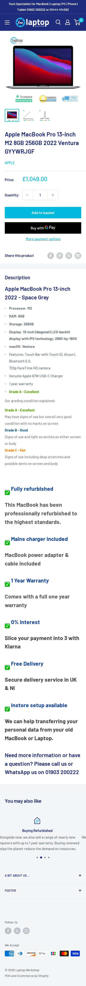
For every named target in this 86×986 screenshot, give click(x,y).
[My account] (67, 22)
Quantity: (12, 195)
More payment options (43, 239)
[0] (77, 22)
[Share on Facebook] (50, 255)
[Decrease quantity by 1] (27, 195)
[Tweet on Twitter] (68, 255)
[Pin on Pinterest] (59, 255)
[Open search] (58, 22)
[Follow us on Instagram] (26, 930)
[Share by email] (78, 255)
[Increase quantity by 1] (53, 195)
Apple (10, 163)
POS (8, 976)
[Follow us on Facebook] (8, 930)
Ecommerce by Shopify (32, 976)
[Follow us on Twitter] (17, 930)
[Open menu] (7, 22)
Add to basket (43, 212)
